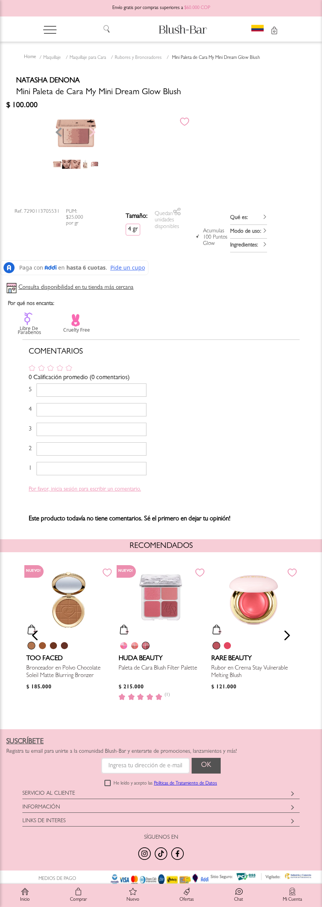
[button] (248, 218)
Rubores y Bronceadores (138, 58)
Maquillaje (52, 58)
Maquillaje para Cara (88, 58)
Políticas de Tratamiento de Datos (185, 783)
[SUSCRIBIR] (206, 766)
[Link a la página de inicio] (30, 57)
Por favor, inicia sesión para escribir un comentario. (85, 489)
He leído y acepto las (165, 783)
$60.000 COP (197, 8)
